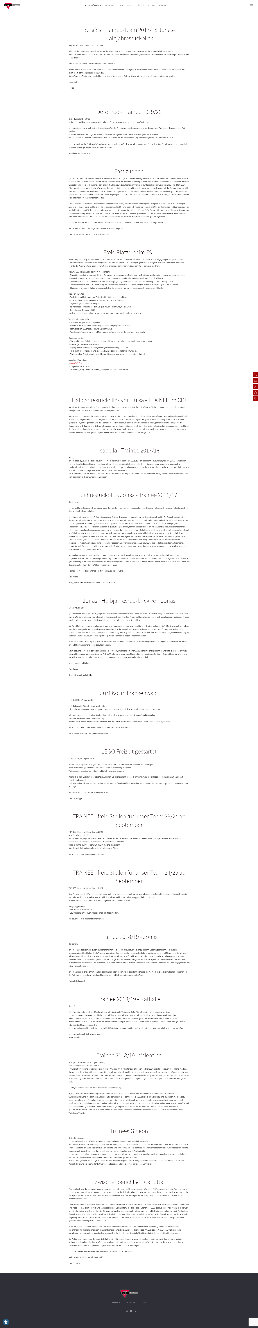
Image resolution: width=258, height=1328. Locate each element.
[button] (251, 5)
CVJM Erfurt (110, 1028)
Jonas (75, 576)
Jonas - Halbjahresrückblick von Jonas (129, 600)
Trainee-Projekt (140, 715)
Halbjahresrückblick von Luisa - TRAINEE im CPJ (129, 400)
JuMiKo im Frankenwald (129, 693)
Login (144, 1302)
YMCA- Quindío (80, 1078)
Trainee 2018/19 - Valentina (129, 1055)
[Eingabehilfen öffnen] (6, 1322)
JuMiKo (72, 706)
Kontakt (163, 5)
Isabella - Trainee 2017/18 (129, 450)
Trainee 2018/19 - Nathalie (129, 999)
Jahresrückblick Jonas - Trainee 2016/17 (129, 495)
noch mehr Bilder (85, 675)
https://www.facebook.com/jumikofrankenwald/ (89, 733)
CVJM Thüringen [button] (93, 5)
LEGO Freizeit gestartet (129, 751)
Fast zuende (129, 171)
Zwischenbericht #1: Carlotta (129, 1182)
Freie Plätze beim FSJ (129, 252)
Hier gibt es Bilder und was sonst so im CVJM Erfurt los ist (92, 582)
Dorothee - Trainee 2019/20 (129, 111)
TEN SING (143, 561)
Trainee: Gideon (129, 1131)
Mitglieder (110, 5)
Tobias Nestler (122, 369)
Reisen (151, 5)
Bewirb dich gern (77, 913)
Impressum (116, 1302)
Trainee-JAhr (79, 76)
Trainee (133, 508)
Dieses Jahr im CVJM (77, 1021)
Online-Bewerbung (93, 369)
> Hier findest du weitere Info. (81, 909)
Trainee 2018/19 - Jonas (129, 936)
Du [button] (121, 5)
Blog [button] (129, 5)
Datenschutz (131, 1302)
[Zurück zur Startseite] (12, 5)
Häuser (140, 5)
